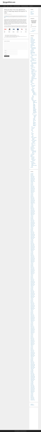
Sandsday (33, 160)
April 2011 (32, 348)
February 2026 (32, 176)
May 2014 (32, 312)
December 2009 (33, 364)
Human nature (33, 67)
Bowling (32, 97)
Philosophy (32, 66)
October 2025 (32, 180)
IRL (32, 87)
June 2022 (32, 216)
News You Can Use (33, 62)
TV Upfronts (33, 153)
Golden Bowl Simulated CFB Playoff (34, 110)
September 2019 (33, 249)
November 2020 (33, 235)
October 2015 (32, 295)
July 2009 (32, 369)
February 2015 (32, 303)
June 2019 (32, 252)
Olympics (32, 133)
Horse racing (33, 127)
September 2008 (33, 379)
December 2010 (33, 352)
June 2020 (32, 240)
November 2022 (33, 211)
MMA (32, 130)
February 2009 (32, 374)
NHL (32, 132)
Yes (31, 24)
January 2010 (32, 363)
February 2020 (32, 244)
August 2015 (32, 297)
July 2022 (32, 215)
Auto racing (32, 86)
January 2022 (32, 221)
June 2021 (32, 228)
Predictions (32, 80)
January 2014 (32, 316)
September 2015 (33, 296)
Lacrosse (32, 128)
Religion (32, 81)
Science (32, 82)
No (31, 25)
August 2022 (32, 214)
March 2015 (32, 302)
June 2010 (32, 358)
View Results (33, 30)
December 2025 (33, 178)
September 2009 (33, 367)
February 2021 (32, 232)
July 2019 (32, 251)
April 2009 (32, 372)
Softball (32, 136)
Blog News (32, 158)
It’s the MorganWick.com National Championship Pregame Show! (12, 35)
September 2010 (33, 355)
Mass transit (32, 50)
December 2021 (33, 222)
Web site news (32, 156)
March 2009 (32, 373)
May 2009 (32, 371)
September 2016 (33, 284)
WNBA (33, 96)
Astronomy (32, 83)
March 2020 (32, 243)
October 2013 (32, 319)
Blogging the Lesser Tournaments (34, 94)
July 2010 (32, 357)
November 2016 (33, 282)
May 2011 (32, 347)
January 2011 (32, 351)
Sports (31, 12)
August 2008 (32, 380)
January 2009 (32, 375)
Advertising (32, 157)
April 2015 (32, 301)
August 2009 (32, 368)
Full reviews (32, 162)
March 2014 (32, 314)
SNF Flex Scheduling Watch (34, 123)
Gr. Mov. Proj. (32, 11)
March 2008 (32, 385)
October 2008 (32, 378)
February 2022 (32, 220)
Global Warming (33, 45)
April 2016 (32, 289)
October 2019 (32, 248)
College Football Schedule (34, 108)
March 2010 (32, 361)
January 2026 (32, 177)
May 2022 (32, 217)
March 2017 (32, 278)
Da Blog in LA (32, 44)
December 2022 (33, 210)
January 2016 (32, 292)
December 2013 (33, 317)
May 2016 (32, 288)
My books (32, 57)
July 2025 (32, 182)
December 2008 (33, 376)
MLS (32, 135)
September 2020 (33, 237)
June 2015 (32, 299)
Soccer (32, 134)
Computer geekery (33, 42)
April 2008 (32, 384)
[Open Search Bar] (37, 6)
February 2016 (32, 291)
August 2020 (32, 238)
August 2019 (32, 250)
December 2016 (33, 281)
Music (31, 56)
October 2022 (32, 212)
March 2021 (32, 231)
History (31, 46)
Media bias (32, 51)
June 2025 (32, 183)
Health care (32, 77)
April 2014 (32, 313)
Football (32, 99)
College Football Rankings (34, 105)
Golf (31, 126)
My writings (32, 65)
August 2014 (32, 309)
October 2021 (32, 224)
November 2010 (33, 353)
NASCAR (33, 88)
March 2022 (32, 219)
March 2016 (32, 290)
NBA (32, 95)
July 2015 (32, 298)
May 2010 (32, 359)
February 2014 (32, 315)
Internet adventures (33, 47)
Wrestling (32, 167)
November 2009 (33, 365)
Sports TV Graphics (33, 140)
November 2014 (33, 306)
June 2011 (32, 346)
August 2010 (32, 356)
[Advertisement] (34, 418)
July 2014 (32, 310)
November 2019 (33, 247)
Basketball (32, 90)
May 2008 (32, 383)
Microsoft (32, 43)
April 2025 (32, 185)
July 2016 (32, 286)
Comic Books (32, 41)
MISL (32, 129)
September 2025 (33, 181)
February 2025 (32, 186)
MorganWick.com (9, 2)
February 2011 (32, 350)
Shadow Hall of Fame (35, 117)
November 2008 (33, 377)
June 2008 (32, 382)
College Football (34, 100)
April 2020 (32, 242)
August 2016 (32, 285)
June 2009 (32, 370)
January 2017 (32, 280)
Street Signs (32, 13)
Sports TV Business (33, 137)
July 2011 (32, 345)
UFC (32, 131)
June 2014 (32, 311)
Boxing (32, 98)
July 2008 (32, 381)
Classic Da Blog (33, 40)
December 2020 (33, 234)
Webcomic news (33, 159)
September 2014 (33, 308)
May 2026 (32, 174)
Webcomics (32, 14)
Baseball (32, 89)
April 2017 (32, 277)
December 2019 (33, 246)
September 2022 (33, 213)
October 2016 (32, 283)
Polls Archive (32, 31)
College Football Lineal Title (35, 102)
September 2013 (33, 320)
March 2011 (32, 349)
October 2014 (32, 307)
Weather (32, 155)
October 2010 (32, 354)
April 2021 (32, 230)
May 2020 (32, 241)
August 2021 (32, 226)
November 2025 (33, 179)
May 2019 (32, 253)
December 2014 (33, 305)
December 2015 (33, 293)
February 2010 (32, 362)
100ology (32, 37)
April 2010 (32, 360)
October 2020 (32, 236)
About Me (32, 38)
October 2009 (32, 366)
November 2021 (33, 223)
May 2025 (32, 184)
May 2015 (32, 300)
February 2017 (32, 279)
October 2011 (32, 342)
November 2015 (33, 294)
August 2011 (32, 344)
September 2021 (33, 225)
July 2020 (32, 239)
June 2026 (32, 173)
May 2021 (32, 229)
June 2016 (32, 287)
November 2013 (33, 318)
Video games (32, 154)
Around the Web (33, 39)
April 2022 (32, 218)
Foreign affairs (33, 76)
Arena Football (33, 85)
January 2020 (32, 245)
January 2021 (32, 233)
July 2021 (32, 227)
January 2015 (32, 304)
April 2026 (32, 175)
